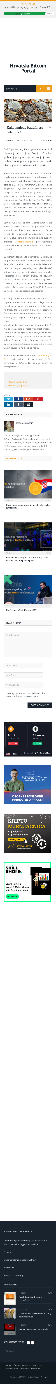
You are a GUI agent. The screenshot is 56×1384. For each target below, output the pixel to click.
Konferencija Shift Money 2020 (21, 610)
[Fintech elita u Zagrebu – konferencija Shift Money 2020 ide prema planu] (28, 538)
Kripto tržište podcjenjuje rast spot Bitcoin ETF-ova (29, 7)
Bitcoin (12, 735)
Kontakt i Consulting (13, 1275)
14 (51, 1325)
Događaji (35, 1368)
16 (51, 1309)
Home (9, 1365)
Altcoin (34, 1365)
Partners (25, 1368)
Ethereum (38, 735)
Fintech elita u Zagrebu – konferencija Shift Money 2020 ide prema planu (27, 559)
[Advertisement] (28, 37)
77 (51, 1293)
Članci (17, 1365)
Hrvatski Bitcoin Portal (28, 68)
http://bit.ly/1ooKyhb (17, 381)
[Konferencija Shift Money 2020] (28, 591)
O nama (7, 1252)
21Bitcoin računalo (24, 241)
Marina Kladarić (14, 141)
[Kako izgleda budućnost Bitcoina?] (28, 111)
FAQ (41, 1365)
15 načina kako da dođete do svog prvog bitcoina (35, 1315)
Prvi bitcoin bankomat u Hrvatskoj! (30, 1298)
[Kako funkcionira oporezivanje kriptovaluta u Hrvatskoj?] (28, 486)
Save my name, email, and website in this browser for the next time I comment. (24, 695)
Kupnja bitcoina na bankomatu (33, 1329)
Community (46, 141)
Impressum (9, 1267)
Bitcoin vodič (12, 1368)
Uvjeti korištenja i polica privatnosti (20, 1259)
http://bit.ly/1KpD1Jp (17, 385)
